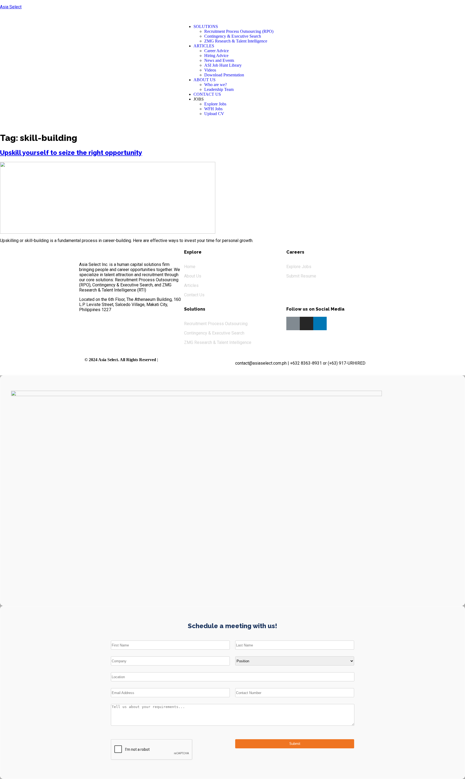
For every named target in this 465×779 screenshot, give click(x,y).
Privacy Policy (171, 359)
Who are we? (215, 84)
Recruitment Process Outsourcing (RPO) (238, 31)
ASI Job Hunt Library (223, 65)
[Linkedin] (320, 323)
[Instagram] (306, 323)
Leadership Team (219, 89)
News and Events (219, 60)
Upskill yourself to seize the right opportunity (71, 152)
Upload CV (214, 113)
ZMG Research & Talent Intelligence (235, 41)
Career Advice (216, 50)
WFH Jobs (213, 108)
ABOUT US (204, 79)
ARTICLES (203, 46)
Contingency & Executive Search (232, 36)
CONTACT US (207, 94)
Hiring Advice (216, 55)
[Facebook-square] (293, 323)
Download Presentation (224, 75)
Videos (210, 70)
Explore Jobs (215, 104)
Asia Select (11, 6)
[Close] (455, 8)
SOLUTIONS (205, 26)
